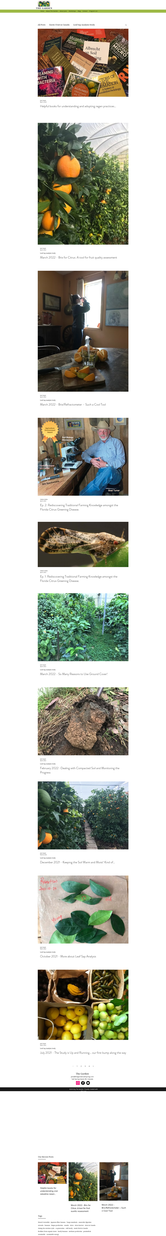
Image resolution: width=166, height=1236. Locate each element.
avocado (40, 1225)
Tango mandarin (72, 1222)
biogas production (57, 1225)
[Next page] (93, 1066)
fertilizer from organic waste (47, 1231)
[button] (126, 25)
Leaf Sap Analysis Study (84, 25)
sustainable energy (52, 1234)
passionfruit (87, 1231)
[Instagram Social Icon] (78, 1083)
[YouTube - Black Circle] (88, 1083)
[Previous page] (73, 1066)
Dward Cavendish (44, 1222)
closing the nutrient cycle (46, 1228)
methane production (75, 1231)
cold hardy (69, 1228)
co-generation (60, 1228)
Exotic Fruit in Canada (59, 25)
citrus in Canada (90, 1225)
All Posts (41, 25)
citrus (72, 1225)
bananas (47, 1225)
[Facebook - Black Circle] (83, 1083)
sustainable (41, 1234)
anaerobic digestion (85, 1222)
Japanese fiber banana (58, 1222)
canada (66, 1225)
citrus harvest (79, 1225)
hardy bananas (63, 1231)
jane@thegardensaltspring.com (82, 1077)
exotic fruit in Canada (81, 1228)
